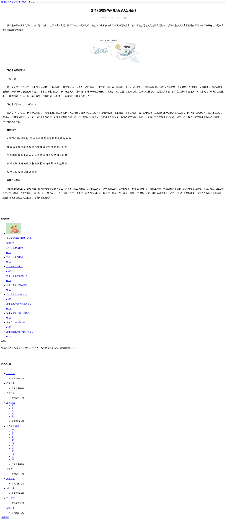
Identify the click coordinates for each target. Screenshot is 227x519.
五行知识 (26, 2)
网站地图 (5, 517)
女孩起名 (10, 488)
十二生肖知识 (12, 426)
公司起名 (10, 383)
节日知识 (10, 498)
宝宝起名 (10, 373)
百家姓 (9, 469)
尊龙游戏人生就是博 (10, 2)
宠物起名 (10, 508)
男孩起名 (10, 479)
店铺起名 (10, 393)
